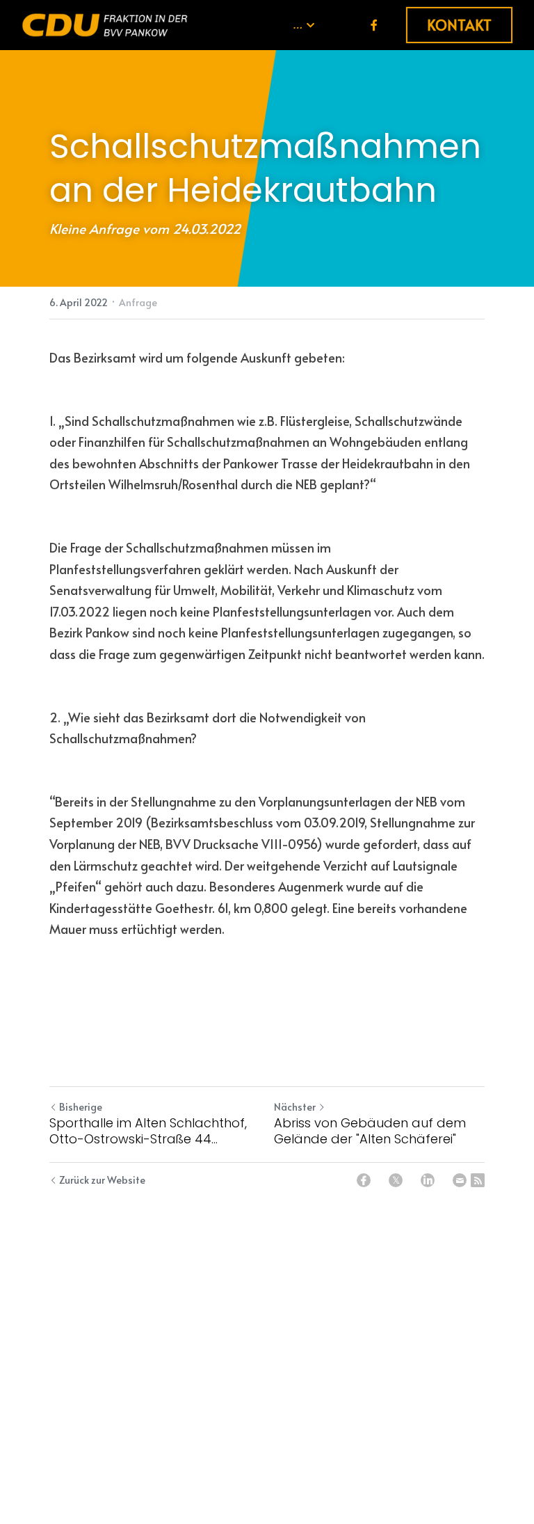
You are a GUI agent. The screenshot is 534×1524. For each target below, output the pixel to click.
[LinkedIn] (428, 1180)
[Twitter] (396, 1180)
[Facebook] (364, 1180)
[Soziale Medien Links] (374, 25)
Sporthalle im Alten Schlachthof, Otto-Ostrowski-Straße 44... (148, 1131)
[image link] (105, 24)
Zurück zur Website (102, 1179)
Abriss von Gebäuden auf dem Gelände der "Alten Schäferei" (370, 1131)
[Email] (460, 1180)
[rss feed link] (478, 1180)
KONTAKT (459, 25)
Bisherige (80, 1106)
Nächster (295, 1106)
